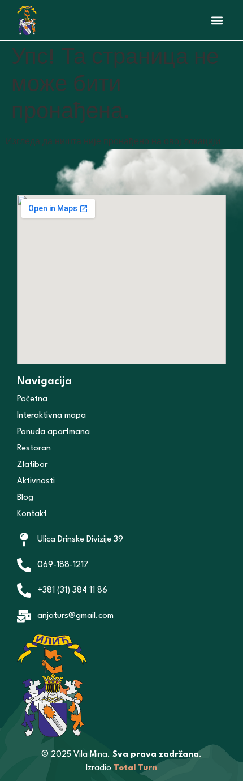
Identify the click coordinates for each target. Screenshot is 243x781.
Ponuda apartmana (53, 432)
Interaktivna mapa (51, 415)
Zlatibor (32, 465)
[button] (216, 20)
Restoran (35, 448)
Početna (32, 399)
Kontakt (32, 514)
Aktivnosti (36, 481)
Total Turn (135, 768)
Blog (25, 498)
